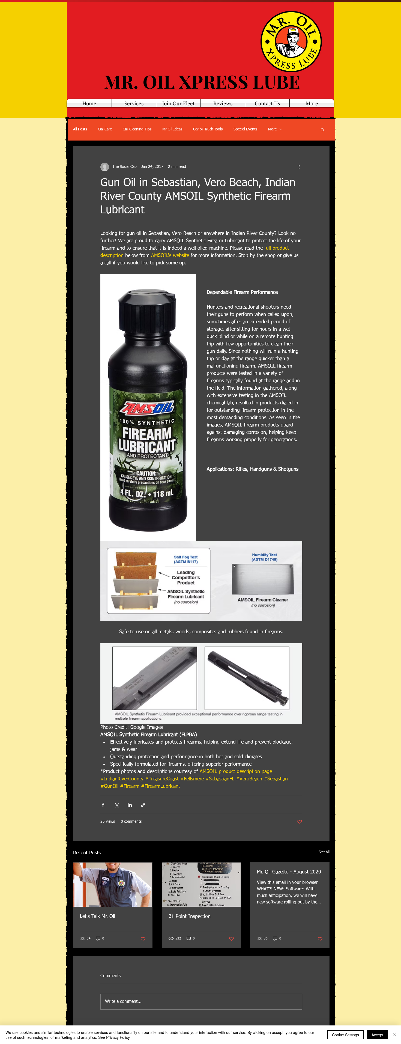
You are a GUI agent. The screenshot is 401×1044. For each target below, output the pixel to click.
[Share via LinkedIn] (129, 804)
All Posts (80, 129)
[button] (322, 129)
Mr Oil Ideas (172, 129)
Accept (377, 1034)
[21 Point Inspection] (201, 885)
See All (324, 852)
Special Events (245, 129)
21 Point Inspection (190, 916)
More (272, 129)
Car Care (105, 129)
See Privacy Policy (114, 1037)
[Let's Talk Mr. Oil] (112, 885)
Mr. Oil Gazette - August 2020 (289, 872)
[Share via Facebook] (103, 804)
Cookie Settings (345, 1034)
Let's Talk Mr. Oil (97, 916)
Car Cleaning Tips (137, 129)
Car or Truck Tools (208, 129)
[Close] (394, 1035)
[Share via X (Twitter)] (116, 804)
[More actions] (299, 167)
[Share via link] (143, 804)
